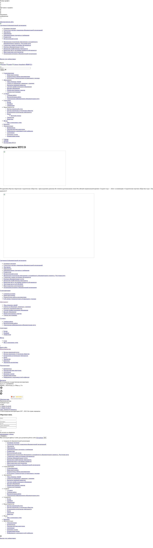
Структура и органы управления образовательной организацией (23, 30)
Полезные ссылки (12, 134)
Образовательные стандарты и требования (16, 35)
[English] (9, 64)
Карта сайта (3, 347)
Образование (7, 33)
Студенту (6, 93)
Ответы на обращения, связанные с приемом (20, 83)
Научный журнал (16, 115)
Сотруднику (7, 100)
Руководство (7, 37)
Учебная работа (11, 95)
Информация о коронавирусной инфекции (20, 131)
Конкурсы (10, 119)
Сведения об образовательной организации (13, 25)
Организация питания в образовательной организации (20, 53)
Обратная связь (4, 399)
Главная (6, 139)
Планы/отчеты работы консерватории (18, 76)
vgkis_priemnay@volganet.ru (8, 409)
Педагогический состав (11, 38)
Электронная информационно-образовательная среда (23, 98)
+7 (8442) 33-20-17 (5, 408)
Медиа (6, 121)
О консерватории (9, 73)
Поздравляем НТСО (10, 142)
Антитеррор (10, 132)
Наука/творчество (5, 349)
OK (45, 437)
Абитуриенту (8, 80)
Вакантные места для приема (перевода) (19, 461)
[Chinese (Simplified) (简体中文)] (22, 64)
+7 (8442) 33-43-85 (5, 406)
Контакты (6, 124)
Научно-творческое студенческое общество (20, 110)
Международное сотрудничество (13, 52)
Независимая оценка (13, 136)
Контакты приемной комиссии (16, 85)
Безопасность (11, 127)
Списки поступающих (14, 92)
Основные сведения (10, 28)
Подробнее (39, 437)
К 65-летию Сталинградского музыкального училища (23, 78)
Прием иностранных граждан (16, 90)
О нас (5, 341)
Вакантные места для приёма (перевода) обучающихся (20, 50)
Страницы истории (9, 293)
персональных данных (7, 434)
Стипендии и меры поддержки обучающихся (17, 45)
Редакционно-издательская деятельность (19, 112)
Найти (2, 70)
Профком (10, 104)
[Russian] (3, 64)
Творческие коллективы (11, 362)
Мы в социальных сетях (14, 122)
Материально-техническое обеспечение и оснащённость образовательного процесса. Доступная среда (34, 275)
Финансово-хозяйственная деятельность (16, 48)
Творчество (10, 117)
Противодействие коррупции (16, 129)
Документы (7, 32)
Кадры (9, 102)
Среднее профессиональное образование (19, 86)
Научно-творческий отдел (15, 109)
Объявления (10, 105)
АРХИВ (6, 141)
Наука (9, 114)
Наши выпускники (13, 75)
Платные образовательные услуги (14, 47)
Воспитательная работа (14, 97)
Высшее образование (13, 88)
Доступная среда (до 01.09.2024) (13, 284)
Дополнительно (8, 126)
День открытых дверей (14, 81)
